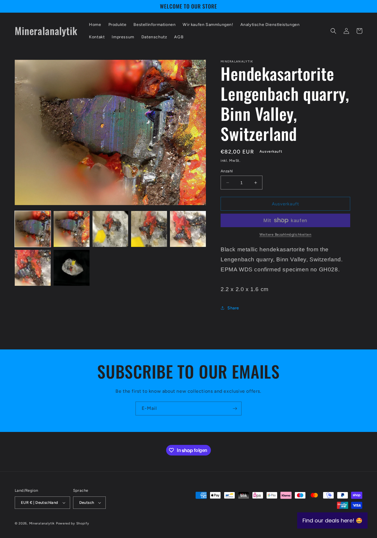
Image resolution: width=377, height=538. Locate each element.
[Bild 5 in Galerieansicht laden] (188, 229)
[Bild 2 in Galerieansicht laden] (72, 229)
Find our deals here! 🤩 (332, 520)
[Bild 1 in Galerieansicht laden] (33, 229)
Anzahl (227, 171)
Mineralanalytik (42, 523)
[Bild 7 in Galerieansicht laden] (72, 268)
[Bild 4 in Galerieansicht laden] (149, 229)
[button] (333, 30)
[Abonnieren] (234, 408)
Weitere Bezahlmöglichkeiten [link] (285, 234)
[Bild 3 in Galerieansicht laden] (110, 229)
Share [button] (233, 308)
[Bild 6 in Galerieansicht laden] (33, 268)
